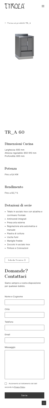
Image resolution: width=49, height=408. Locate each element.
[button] (43, 6)
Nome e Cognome (14, 296)
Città (7, 309)
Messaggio (10, 347)
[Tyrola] (14, 6)
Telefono (9, 322)
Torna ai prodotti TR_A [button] (19, 23)
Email (7, 334)
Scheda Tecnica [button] (15, 260)
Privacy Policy (19, 387)
